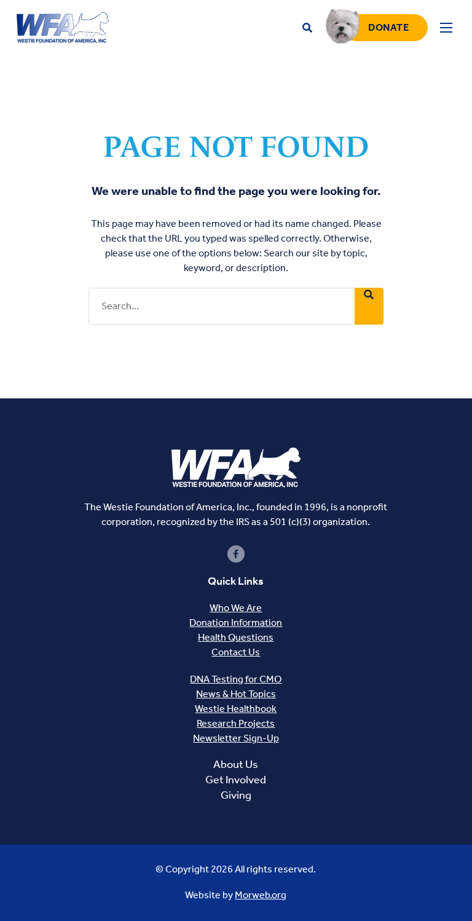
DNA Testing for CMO (235, 679)
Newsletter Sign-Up (236, 738)
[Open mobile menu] (446, 28)
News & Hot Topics (236, 694)
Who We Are (236, 608)
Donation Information (235, 622)
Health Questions (235, 637)
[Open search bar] (307, 28)
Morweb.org (260, 895)
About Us (235, 764)
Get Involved (235, 779)
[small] (236, 554)
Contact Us (235, 652)
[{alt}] (236, 466)
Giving (236, 795)
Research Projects (236, 723)
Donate (388, 27)
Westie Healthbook (236, 708)
